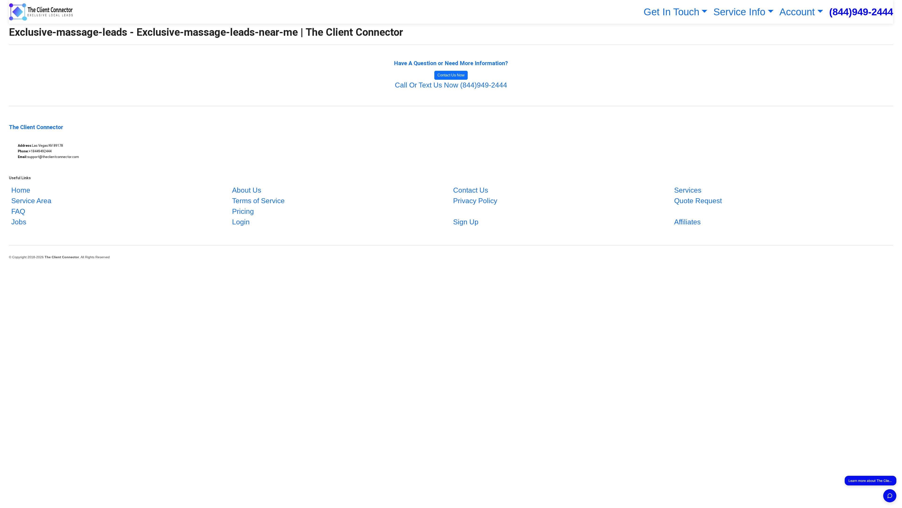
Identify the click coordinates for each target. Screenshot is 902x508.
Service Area (31, 201)
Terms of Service (258, 201)
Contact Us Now (451, 75)
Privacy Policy (475, 201)
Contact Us (470, 190)
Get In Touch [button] (671, 11)
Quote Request (698, 201)
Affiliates (687, 222)
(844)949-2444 (861, 11)
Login (241, 222)
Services (687, 190)
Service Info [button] (739, 11)
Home (20, 190)
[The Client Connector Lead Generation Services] (41, 12)
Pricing (243, 211)
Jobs (18, 222)
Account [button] (797, 11)
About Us (246, 190)
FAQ (18, 211)
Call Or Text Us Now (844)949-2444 (451, 85)
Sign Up (465, 222)
